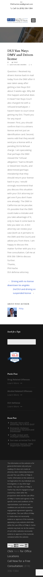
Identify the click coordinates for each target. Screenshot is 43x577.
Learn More (13, 383)
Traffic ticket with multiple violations (19, 436)
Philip (16, 62)
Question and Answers (18, 65)
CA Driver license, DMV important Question (21, 444)
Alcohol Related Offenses (19, 391)
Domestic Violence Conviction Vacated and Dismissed (22, 430)
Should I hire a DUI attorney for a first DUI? (22, 423)
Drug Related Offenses (18, 379)
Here (16, 551)
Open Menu (33, 20)
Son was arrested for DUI (22, 440)
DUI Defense (13, 403)
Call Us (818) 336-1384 (22, 8)
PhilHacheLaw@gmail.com (21, 4)
